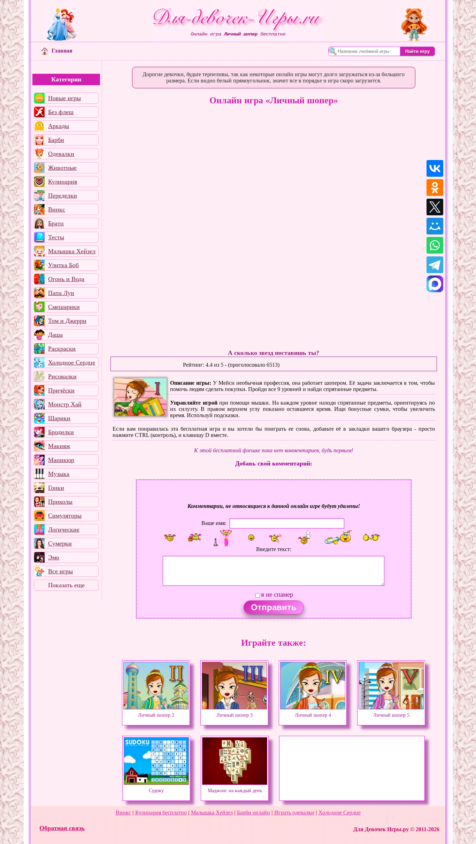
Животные (62, 167)
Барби (56, 139)
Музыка (58, 473)
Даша (55, 334)
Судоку (156, 790)
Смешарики (64, 306)
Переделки (62, 195)
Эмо (53, 557)
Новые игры (64, 98)
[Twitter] (435, 207)
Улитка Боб (63, 265)
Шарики (59, 418)
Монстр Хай (65, 404)
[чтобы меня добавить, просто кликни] (170, 537)
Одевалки (61, 153)
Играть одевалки (294, 812)
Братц (56, 223)
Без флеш (61, 112)
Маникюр (61, 459)
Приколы (60, 501)
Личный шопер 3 (234, 715)
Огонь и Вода (66, 279)
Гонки (56, 487)
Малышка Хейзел (71, 251)
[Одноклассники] (435, 187)
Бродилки (61, 432)
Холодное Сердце (71, 362)
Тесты (56, 237)
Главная (62, 51)
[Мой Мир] (435, 226)
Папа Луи (61, 292)
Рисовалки (62, 376)
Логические (63, 529)
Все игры (60, 571)
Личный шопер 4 (313, 715)
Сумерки (60, 543)
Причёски (61, 390)
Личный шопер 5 (391, 715)
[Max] (435, 284)
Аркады (58, 125)
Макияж (59, 446)
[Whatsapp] (435, 245)
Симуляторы (65, 515)
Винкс (56, 209)
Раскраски (62, 348)
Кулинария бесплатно (161, 812)
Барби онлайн (253, 812)
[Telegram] (435, 264)
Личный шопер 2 (156, 715)
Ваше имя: (213, 523)
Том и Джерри (67, 320)
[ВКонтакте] (435, 168)
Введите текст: (273, 549)
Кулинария (62, 181)
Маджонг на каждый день (235, 790)
